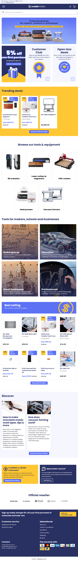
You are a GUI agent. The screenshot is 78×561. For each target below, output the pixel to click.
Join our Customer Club (66, 514)
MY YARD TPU (65, 369)
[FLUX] (39, 501)
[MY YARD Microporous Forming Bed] (10, 324)
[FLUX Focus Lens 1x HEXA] (48, 358)
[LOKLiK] (51, 501)
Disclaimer (43, 530)
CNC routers (64, 178)
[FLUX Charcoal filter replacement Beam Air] (29, 358)
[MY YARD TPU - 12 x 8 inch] (67, 358)
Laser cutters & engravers (39, 177)
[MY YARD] (64, 501)
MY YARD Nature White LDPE (66, 336)
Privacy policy (44, 533)
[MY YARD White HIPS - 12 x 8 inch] (29, 324)
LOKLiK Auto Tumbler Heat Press (29, 117)
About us (43, 525)
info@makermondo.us (8, 545)
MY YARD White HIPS (29, 335)
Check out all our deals (39, 132)
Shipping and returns (9, 525)
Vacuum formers (51, 209)
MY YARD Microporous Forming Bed (7, 336)
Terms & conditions (46, 527)
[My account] (70, 6)
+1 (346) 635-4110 (9, 2)
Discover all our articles (39, 453)
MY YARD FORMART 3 (48, 115)
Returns (42, 538)
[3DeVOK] (14, 501)
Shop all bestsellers (39, 383)
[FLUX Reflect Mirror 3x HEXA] (10, 358)
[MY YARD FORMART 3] (48, 105)
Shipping (43, 535)
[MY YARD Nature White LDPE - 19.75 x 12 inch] (67, 324)
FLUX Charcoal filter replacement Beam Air (29, 370)
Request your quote (12, 481)
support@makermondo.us (9, 546)
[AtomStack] (26, 501)
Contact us (47, 480)
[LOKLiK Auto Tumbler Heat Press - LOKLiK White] (29, 105)
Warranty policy (7, 527)
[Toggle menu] (4, 6)
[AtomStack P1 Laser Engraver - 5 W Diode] (10, 105)
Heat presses (26, 209)
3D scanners (14, 178)
